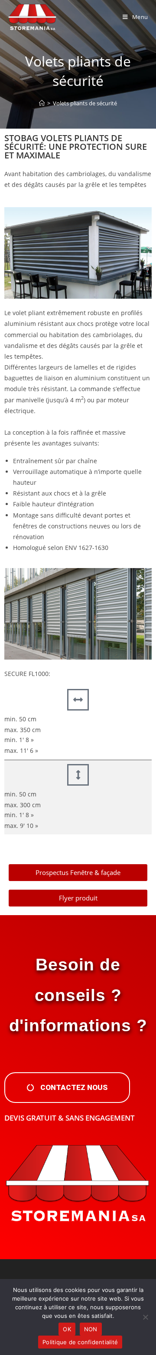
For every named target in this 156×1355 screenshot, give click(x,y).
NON (91, 1329)
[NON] (145, 1317)
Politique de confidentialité (80, 1342)
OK (67, 1329)
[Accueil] (42, 103)
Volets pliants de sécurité (85, 103)
